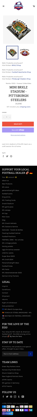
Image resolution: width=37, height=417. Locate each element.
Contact (5, 293)
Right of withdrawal (9, 303)
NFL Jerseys (6, 210)
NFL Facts (5, 269)
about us (5, 180)
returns (5, 299)
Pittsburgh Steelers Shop (21, 79)
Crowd (4, 112)
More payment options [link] (18, 135)
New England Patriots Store (12, 376)
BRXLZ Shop (16, 65)
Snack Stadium (8, 203)
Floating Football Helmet (11, 233)
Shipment (6, 296)
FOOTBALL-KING (11, 403)
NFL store (5, 187)
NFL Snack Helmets (9, 223)
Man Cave (5, 217)
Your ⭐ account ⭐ (9, 177)
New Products (7, 184)
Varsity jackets (7, 246)
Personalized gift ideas (10, 263)
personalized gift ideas (10, 190)
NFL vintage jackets (9, 243)
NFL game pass (7, 207)
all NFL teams (7, 380)
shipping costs (25, 107)
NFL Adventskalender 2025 (12, 273)
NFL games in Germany (10, 383)
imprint (5, 286)
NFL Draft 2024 (7, 259)
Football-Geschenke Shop (21, 72)
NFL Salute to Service (10, 227)
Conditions (6, 289)
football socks (7, 194)
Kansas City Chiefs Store (11, 370)
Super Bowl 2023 (8, 256)
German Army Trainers (10, 276)
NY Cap (4, 213)
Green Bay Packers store (11, 366)
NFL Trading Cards (9, 200)
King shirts (6, 197)
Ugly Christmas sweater (11, 250)
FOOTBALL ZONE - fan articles (12, 240)
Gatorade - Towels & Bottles (12, 230)
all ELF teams (7, 386)
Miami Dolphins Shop (10, 373)
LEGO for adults (7, 253)
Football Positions (9, 236)
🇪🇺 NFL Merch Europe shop (12, 309)
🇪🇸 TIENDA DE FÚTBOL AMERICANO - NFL (17, 313)
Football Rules (7, 266)
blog (3, 220)
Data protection (8, 306)
